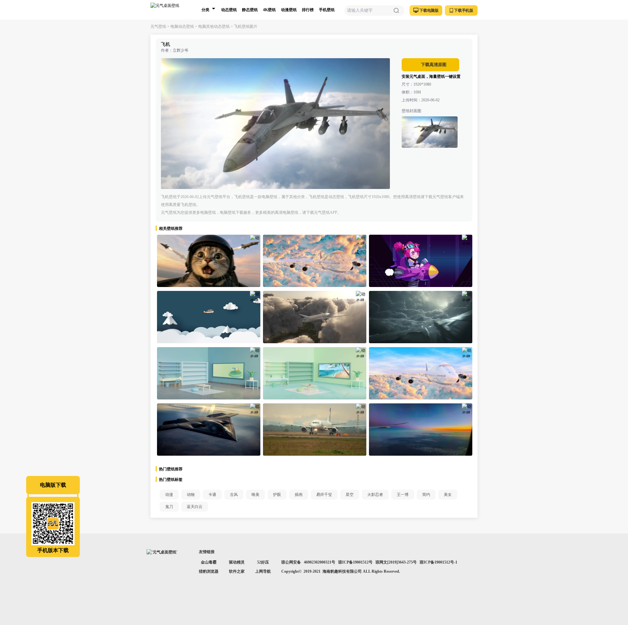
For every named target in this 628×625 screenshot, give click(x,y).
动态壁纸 (229, 10)
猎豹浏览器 (208, 571)
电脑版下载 (53, 485)
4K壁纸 (269, 10)
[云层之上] (420, 429)
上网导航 (263, 571)
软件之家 (237, 571)
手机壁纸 (327, 10)
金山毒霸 (209, 562)
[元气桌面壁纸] (168, 10)
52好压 (263, 562)
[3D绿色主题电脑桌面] (314, 373)
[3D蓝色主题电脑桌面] (208, 373)
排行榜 (308, 10)
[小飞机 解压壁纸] (208, 317)
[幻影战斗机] (208, 429)
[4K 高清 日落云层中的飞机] (314, 317)
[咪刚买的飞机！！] (208, 261)
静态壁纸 (250, 10)
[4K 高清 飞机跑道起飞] (314, 429)
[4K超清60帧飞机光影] (314, 261)
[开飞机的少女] (420, 261)
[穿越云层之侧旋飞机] (420, 317)
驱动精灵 (237, 562)
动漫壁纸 (289, 10)
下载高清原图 (433, 64)
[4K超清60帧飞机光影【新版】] (420, 373)
